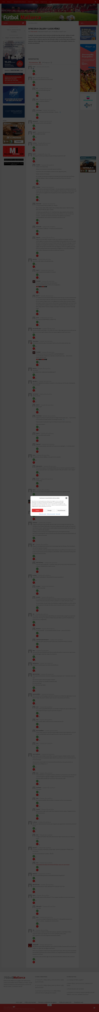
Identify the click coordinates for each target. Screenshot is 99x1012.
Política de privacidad (51, 514)
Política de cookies (42, 514)
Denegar (49, 510)
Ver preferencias (61, 510)
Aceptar (37, 510)
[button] (66, 498)
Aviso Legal (58, 514)
